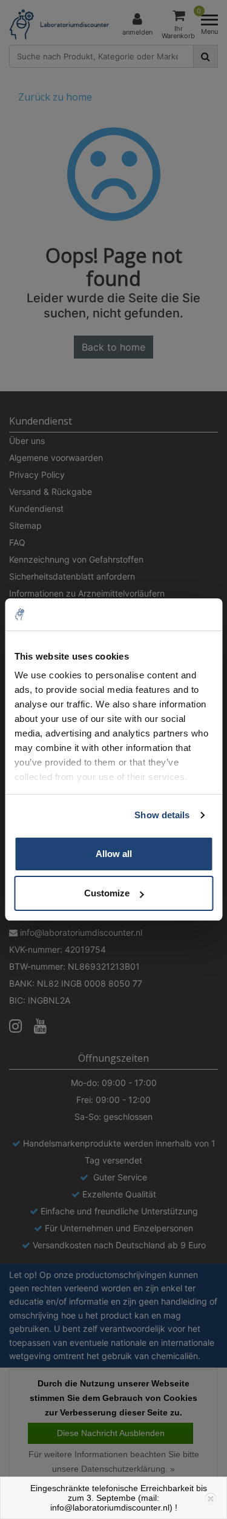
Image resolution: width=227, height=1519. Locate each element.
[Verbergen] (209, 1498)
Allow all (114, 854)
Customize (107, 893)
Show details (161, 815)
